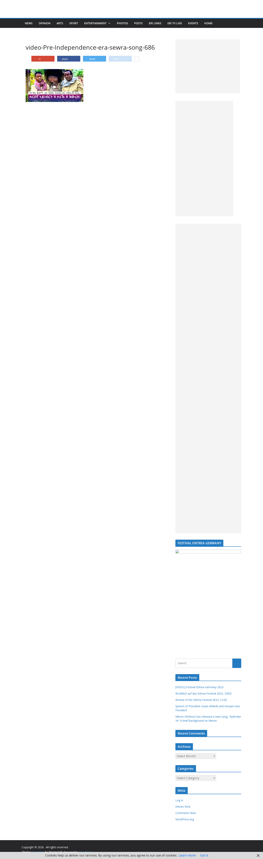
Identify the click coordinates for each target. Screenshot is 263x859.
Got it (204, 855)
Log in (179, 800)
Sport (73, 23)
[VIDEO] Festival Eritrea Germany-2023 (199, 687)
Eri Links (155, 23)
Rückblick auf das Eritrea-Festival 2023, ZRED (203, 693)
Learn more (187, 855)
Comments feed (185, 813)
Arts (60, 23)
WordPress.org (184, 819)
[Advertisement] (207, 66)
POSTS (138, 23)
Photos (122, 23)
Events (193, 23)
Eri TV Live (175, 23)
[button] (108, 23)
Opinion (44, 23)
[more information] (137, 59)
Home (208, 23)
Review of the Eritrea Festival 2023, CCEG (201, 700)
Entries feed (182, 806)
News (29, 23)
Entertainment (95, 23)
